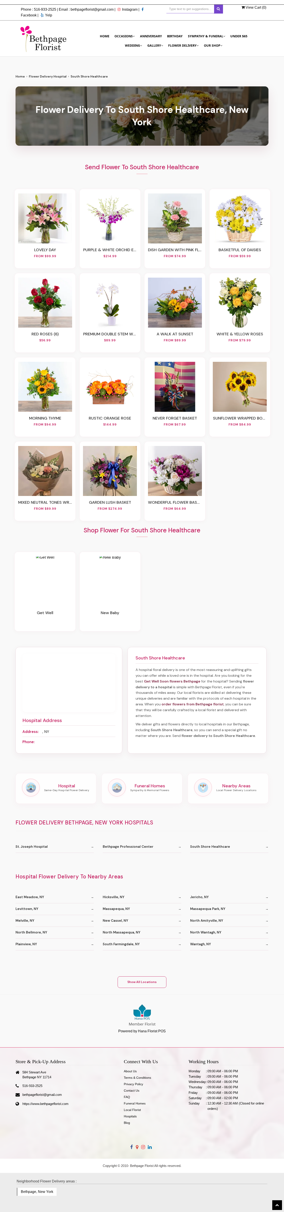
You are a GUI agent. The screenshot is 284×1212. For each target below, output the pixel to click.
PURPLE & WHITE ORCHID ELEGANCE (110, 250)
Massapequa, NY (116, 909)
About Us (130, 1071)
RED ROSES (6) (45, 334)
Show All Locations (142, 982)
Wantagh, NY (200, 944)
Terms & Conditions (137, 1077)
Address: (30, 731)
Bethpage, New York (37, 1192)
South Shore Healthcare (210, 846)
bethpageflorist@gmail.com (92, 9)
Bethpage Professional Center (128, 846)
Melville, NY (25, 920)
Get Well (45, 612)
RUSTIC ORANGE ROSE (110, 418)
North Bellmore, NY (31, 932)
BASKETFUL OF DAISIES (240, 250)
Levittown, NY (27, 909)
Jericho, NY (199, 897)
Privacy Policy (133, 1084)
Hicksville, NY (113, 897)
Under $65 (238, 36)
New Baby (110, 612)
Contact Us (131, 1090)
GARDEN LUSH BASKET (110, 502)
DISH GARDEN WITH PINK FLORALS (175, 250)
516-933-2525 (45, 9)
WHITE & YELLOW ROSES (240, 334)
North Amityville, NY (206, 920)
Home (104, 36)
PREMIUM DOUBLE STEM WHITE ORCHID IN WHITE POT (110, 334)
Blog (127, 1122)
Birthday (175, 36)
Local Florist (132, 1110)
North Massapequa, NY (121, 932)
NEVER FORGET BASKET (175, 418)
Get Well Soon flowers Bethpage (172, 681)
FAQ (127, 1097)
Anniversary (151, 36)
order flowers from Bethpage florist (193, 704)
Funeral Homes (135, 1103)
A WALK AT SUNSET (175, 334)
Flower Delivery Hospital (48, 76)
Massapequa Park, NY (207, 909)
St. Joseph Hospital (32, 846)
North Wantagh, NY (205, 932)
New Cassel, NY (115, 920)
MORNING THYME (45, 418)
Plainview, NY (26, 944)
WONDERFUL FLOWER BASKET (175, 502)
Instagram (130, 9)
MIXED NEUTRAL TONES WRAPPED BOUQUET (45, 502)
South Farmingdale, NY (121, 944)
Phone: (28, 741)
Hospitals (130, 1116)
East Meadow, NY (30, 897)
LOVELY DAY (45, 250)
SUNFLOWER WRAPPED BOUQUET (240, 418)
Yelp (48, 15)
